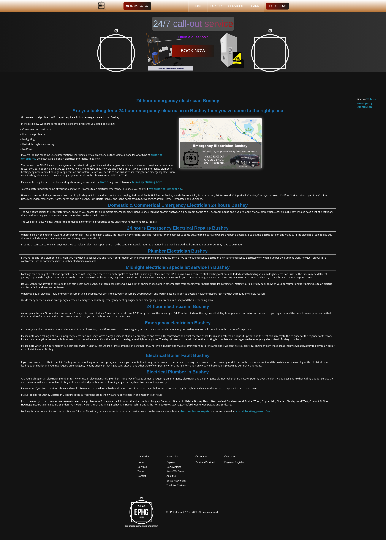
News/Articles (173, 467)
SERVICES (235, 6)
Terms (141, 471)
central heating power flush (253, 411)
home (104, 182)
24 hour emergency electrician (367, 103)
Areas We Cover (175, 471)
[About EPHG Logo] (142, 526)
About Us (171, 476)
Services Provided (205, 462)
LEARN (254, 6)
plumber (185, 411)
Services (142, 467)
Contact (142, 476)
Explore (170, 462)
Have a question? (193, 37)
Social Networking (176, 480)
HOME (198, 6)
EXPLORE (217, 6)
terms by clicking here (147, 182)
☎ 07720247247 (137, 6)
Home (141, 462)
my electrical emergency (165, 189)
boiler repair (200, 411)
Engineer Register (234, 462)
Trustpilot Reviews (176, 485)
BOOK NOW (277, 6)
